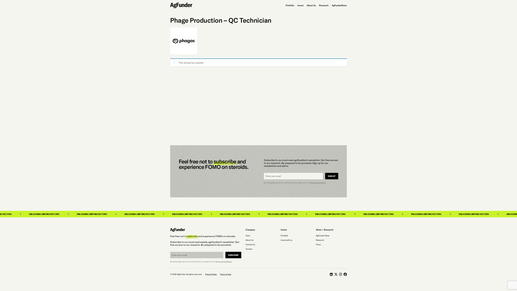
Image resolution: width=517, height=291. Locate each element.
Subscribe (233, 255)
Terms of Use (225, 274)
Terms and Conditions (224, 262)
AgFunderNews (339, 5)
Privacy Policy (211, 274)
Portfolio (290, 5)
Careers (249, 249)
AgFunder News (322, 235)
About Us (311, 5)
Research (324, 5)
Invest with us (286, 240)
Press (318, 244)
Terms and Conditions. (317, 183)
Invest (300, 5)
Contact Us (250, 244)
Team (248, 235)
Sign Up (332, 176)
